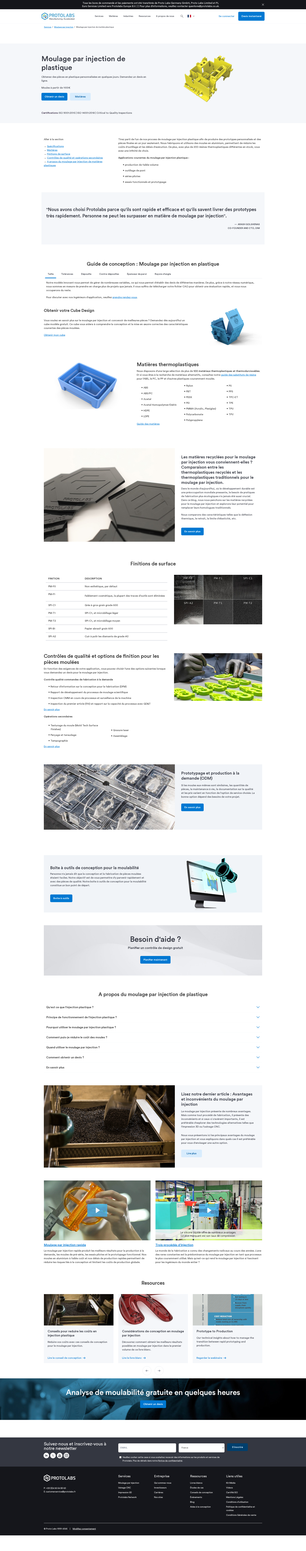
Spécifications (55, 146)
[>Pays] (192, 16)
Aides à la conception (200, 1507)
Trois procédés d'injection (174, 1245)
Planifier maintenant (155, 960)
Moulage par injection (63, 27)
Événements (196, 1497)
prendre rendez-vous (125, 297)
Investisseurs (160, 1488)
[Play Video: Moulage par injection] (97, 1210)
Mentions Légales (234, 1497)
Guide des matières (148, 424)
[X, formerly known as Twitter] (54, 1456)
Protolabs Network (127, 1497)
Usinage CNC (124, 1488)
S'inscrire (237, 1447)
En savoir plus (192, 531)
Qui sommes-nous (162, 1483)
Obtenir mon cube (54, 335)
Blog (192, 1502)
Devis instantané (251, 16)
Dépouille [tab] (86, 274)
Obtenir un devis (54, 96)
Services (47, 27)
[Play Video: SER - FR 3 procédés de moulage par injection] (209, 1210)
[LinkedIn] (47, 1456)
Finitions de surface (58, 154)
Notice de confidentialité (170, 1461)
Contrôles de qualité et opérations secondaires (75, 158)
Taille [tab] (51, 274)
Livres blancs (196, 1483)
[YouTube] (60, 1456)
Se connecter (226, 16)
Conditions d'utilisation (237, 1502)
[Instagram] (67, 1456)
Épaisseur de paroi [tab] (137, 274)
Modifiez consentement (84, 1529)
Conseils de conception (201, 1492)
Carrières (158, 1492)
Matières (80, 96)
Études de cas (197, 1488)
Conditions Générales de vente (241, 1515)
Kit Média (230, 1483)
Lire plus (192, 1153)
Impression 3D (125, 1492)
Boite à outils (61, 898)
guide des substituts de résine (238, 375)
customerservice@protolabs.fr (61, 1492)
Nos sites (158, 1497)
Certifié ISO (232, 1492)
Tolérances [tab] (67, 274)
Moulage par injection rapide (65, 1245)
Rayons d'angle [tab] (163, 274)
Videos (229, 1488)
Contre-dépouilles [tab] (109, 274)
